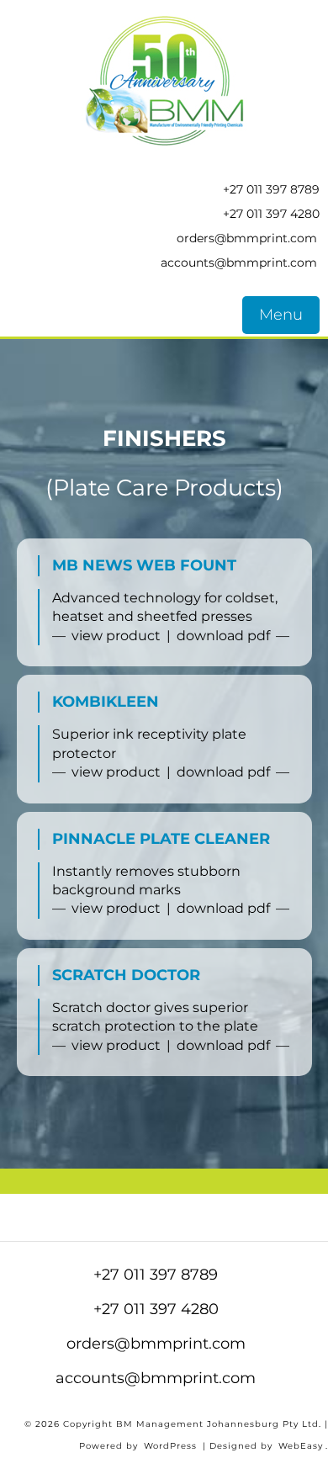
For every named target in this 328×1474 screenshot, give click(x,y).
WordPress (170, 1445)
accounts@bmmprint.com (239, 262)
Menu (281, 314)
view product (116, 636)
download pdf (223, 636)
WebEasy (300, 1445)
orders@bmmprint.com (247, 238)
